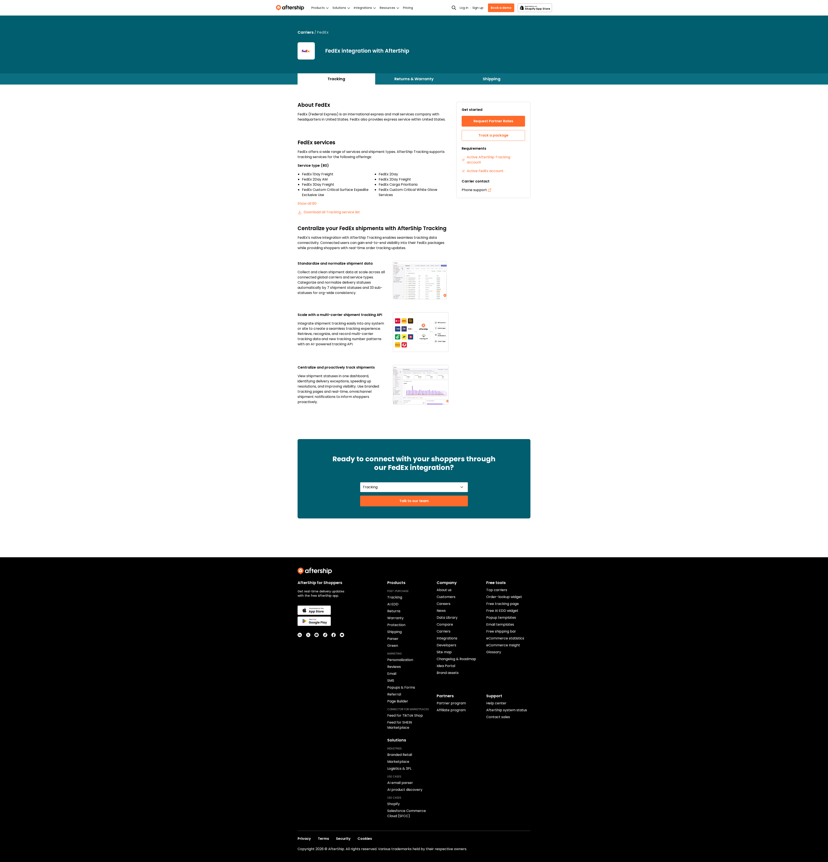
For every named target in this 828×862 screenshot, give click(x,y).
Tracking (336, 79)
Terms (323, 838)
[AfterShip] (291, 8)
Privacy (304, 838)
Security (343, 838)
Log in (464, 8)
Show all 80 (307, 203)
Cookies (365, 838)
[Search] (454, 8)
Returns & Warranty (414, 79)
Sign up (477, 8)
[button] (420, 280)
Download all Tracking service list (332, 212)
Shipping (491, 79)
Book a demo (501, 8)
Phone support (474, 189)
